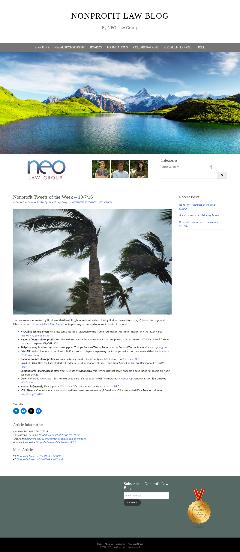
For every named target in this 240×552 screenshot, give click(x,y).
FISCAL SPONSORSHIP (69, 47)
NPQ (137, 359)
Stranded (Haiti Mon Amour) (48, 324)
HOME (201, 47)
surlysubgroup (160, 347)
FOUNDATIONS (117, 47)
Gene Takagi (54, 202)
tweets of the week (76, 438)
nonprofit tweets (34, 438)
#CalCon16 (27, 382)
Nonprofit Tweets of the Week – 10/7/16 (56, 442)
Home (100, 544)
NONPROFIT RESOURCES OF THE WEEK (91, 202)
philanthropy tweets (54, 438)
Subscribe (132, 502)
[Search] (222, 175)
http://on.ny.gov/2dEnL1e (35, 335)
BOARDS (96, 47)
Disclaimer (120, 544)
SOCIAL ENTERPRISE (177, 47)
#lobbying (126, 378)
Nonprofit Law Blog (120, 15)
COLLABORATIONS (145, 47)
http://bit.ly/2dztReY (32, 394)
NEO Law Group (135, 544)
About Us (109, 544)
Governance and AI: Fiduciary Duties (199, 215)
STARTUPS (42, 47)
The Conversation (30, 355)
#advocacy (45, 378)
